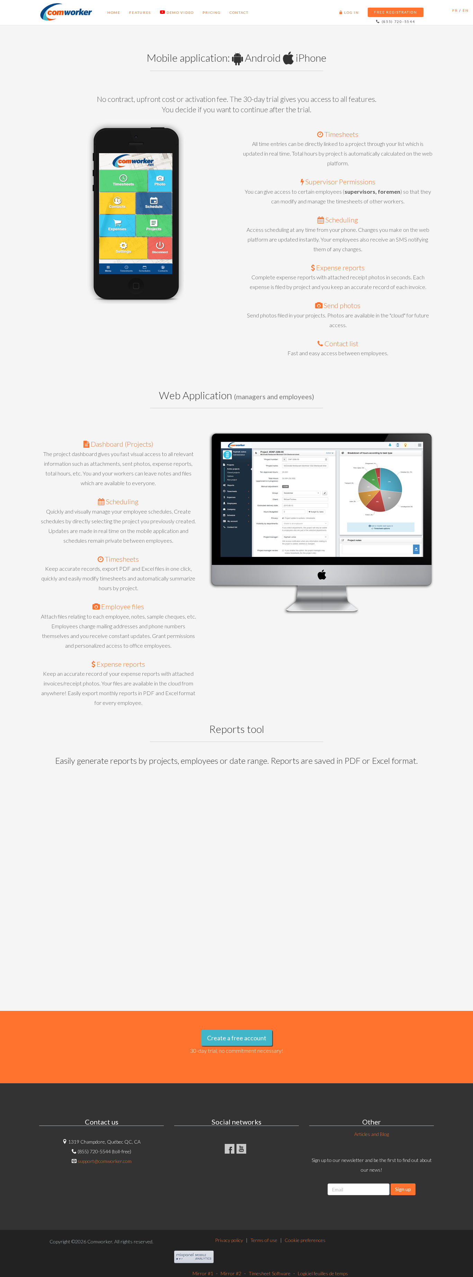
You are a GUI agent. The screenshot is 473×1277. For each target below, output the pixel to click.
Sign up (403, 1189)
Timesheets (340, 134)
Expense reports (340, 267)
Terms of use (263, 1240)
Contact (228, 14)
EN (465, 14)
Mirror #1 (203, 1273)
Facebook (229, 1149)
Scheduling (341, 220)
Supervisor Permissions (339, 181)
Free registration (429, 14)
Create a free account (236, 1038)
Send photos (341, 305)
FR (457, 14)
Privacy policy (229, 1240)
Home (103, 14)
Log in (385, 14)
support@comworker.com (105, 1161)
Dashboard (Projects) (121, 444)
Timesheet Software (270, 1273)
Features (130, 14)
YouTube (241, 1149)
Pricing (200, 14)
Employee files (122, 606)
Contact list (340, 343)
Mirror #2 (231, 1273)
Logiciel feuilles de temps (323, 1273)
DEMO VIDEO (169, 14)
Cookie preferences (305, 1240)
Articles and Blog (371, 1134)
